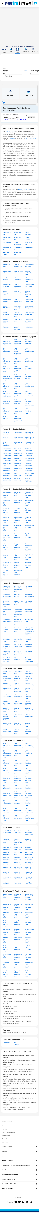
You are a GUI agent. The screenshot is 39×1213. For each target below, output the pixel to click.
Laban (6, 119)
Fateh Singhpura (21, 119)
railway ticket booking (24, 189)
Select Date (31, 117)
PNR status (12, 138)
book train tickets (10, 131)
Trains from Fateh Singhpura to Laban (14, 1032)
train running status (31, 138)
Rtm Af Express (7, 115)
